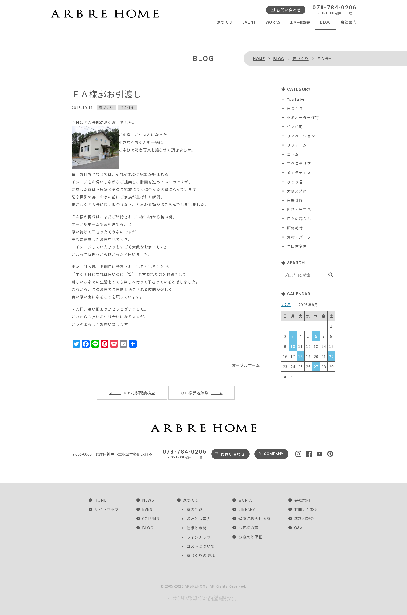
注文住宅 (127, 107)
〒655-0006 (112, 454)
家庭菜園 (295, 200)
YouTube (296, 99)
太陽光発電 (297, 191)
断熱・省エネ (299, 209)
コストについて (201, 546)
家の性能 (195, 509)
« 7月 (286, 304)
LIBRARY (246, 509)
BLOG (325, 22)
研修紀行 (295, 228)
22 (331, 356)
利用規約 (213, 599)
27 (316, 366)
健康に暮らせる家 (254, 518)
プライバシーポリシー (192, 599)
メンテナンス (299, 172)
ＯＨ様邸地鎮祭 (194, 393)
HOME (259, 58)
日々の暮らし (299, 218)
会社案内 (349, 22)
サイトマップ (106, 509)
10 (292, 346)
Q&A (298, 527)
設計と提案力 (199, 518)
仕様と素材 (197, 528)
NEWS (148, 500)
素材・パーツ (299, 237)
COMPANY (274, 454)
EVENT (249, 22)
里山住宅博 (297, 246)
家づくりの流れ (201, 555)
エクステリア (299, 163)
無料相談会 (300, 22)
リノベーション (301, 136)
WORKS (273, 22)
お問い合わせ (289, 10)
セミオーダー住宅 (303, 117)
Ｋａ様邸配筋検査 (139, 393)
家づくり (225, 22)
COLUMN (150, 518)
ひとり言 (295, 182)
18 (300, 356)
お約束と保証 (250, 537)
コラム (293, 154)
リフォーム (297, 145)
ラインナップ (199, 537)
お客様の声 (248, 527)
